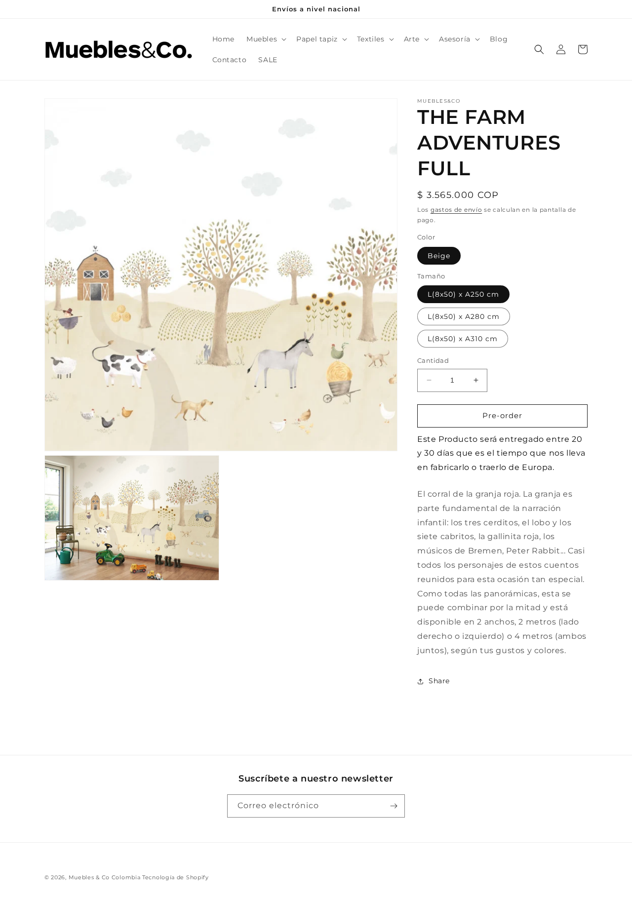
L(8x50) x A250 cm (463, 294)
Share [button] (439, 680)
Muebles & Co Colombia (105, 877)
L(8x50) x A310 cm (463, 338)
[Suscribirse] (393, 806)
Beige (439, 255)
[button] (265, 39)
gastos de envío (456, 209)
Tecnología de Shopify (175, 877)
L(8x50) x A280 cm (464, 316)
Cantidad (433, 360)
